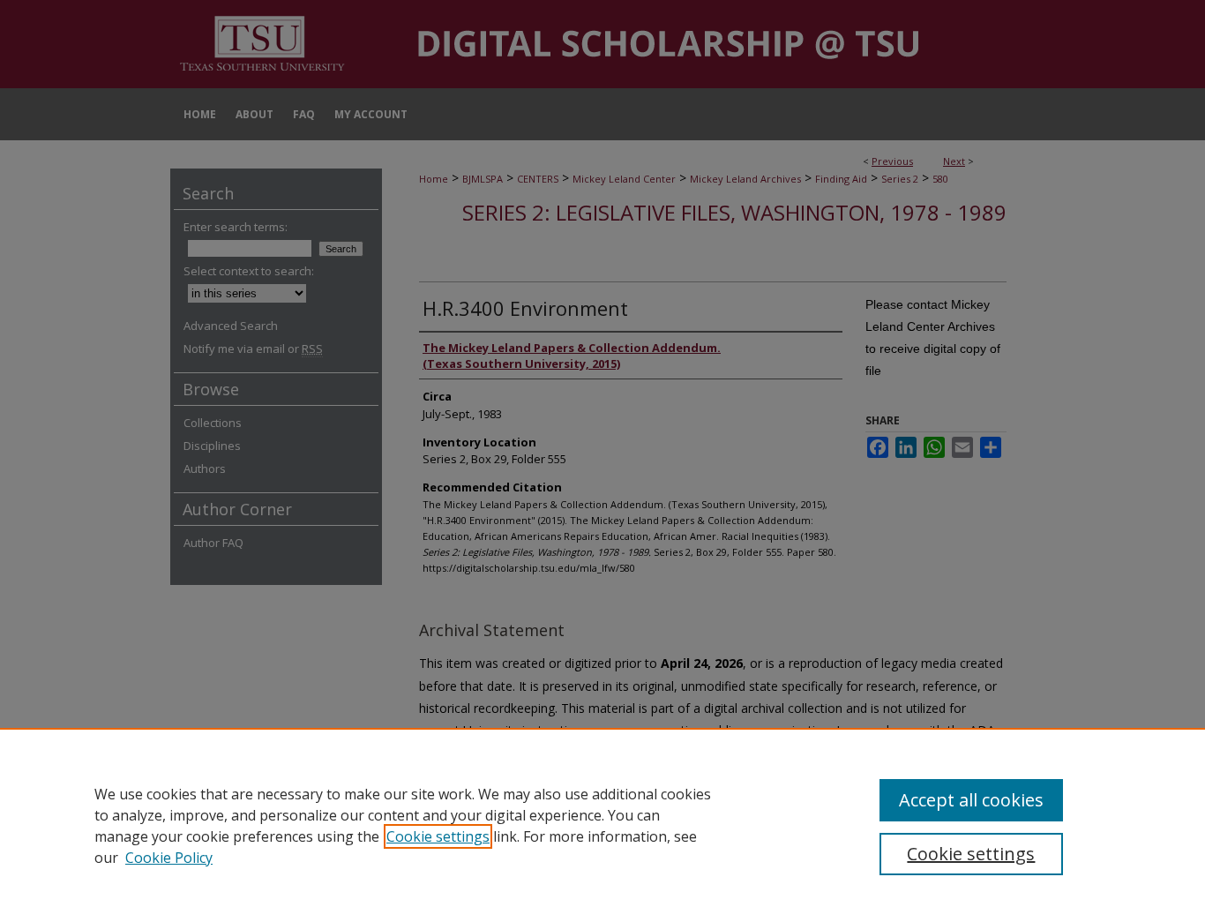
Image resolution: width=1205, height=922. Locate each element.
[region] (602, 825)
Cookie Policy (169, 857)
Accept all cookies (971, 800)
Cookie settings (438, 836)
